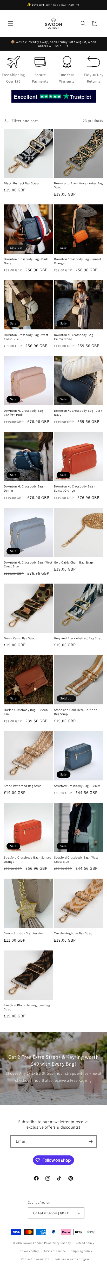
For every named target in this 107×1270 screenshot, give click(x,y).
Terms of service (55, 1251)
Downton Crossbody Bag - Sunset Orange (77, 261)
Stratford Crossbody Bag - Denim (77, 786)
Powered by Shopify (57, 1243)
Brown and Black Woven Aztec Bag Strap (78, 185)
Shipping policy (81, 1251)
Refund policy (85, 1243)
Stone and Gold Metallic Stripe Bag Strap (75, 712)
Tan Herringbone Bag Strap (73, 933)
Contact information (35, 1259)
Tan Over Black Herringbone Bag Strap (27, 1007)
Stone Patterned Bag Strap (23, 786)
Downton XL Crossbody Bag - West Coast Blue (28, 564)
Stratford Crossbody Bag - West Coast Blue (76, 859)
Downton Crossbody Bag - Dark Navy (26, 261)
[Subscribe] (90, 1141)
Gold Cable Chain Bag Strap (73, 562)
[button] (10, 23)
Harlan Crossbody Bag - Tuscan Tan (26, 712)
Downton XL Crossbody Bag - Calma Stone (74, 337)
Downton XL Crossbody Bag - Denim (24, 488)
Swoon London (33, 1243)
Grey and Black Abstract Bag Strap (78, 638)
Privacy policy (29, 1251)
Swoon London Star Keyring (24, 933)
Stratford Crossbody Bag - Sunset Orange (27, 859)
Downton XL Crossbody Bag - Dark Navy (78, 413)
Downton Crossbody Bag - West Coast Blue (26, 337)
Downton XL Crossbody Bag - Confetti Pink (24, 413)
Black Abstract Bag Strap (21, 183)
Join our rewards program (73, 1259)
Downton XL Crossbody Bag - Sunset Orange (74, 488)
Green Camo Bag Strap (20, 638)
